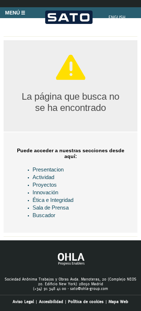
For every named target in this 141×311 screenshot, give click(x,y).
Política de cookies (85, 301)
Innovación (45, 192)
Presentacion (48, 169)
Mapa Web (118, 301)
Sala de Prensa (51, 207)
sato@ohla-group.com (89, 288)
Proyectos (45, 185)
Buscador (44, 215)
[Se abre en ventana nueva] (70, 264)
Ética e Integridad (53, 200)
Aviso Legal (23, 301)
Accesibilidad (51, 301)
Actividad (43, 177)
